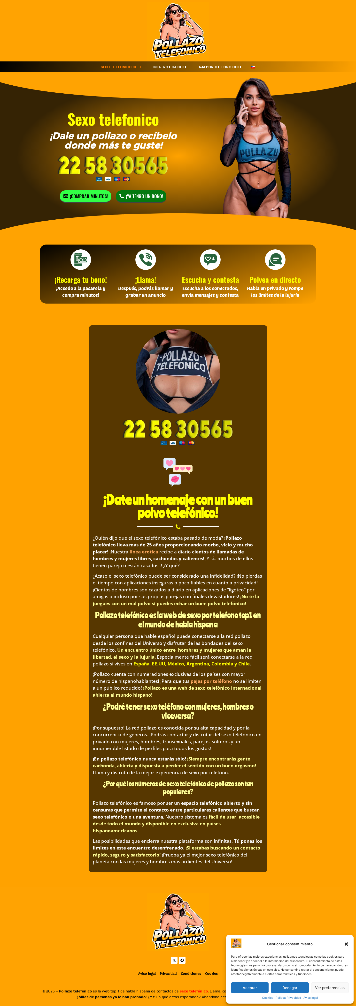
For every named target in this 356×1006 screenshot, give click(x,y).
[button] (346, 944)
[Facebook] (182, 960)
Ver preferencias (330, 987)
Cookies (267, 997)
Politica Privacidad (288, 997)
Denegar (289, 987)
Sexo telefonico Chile (121, 67)
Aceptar (250, 987)
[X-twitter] (174, 960)
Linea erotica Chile (169, 67)
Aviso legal (310, 997)
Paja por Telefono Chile (219, 67)
